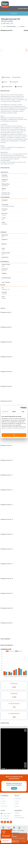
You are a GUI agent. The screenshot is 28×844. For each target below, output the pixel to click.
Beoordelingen (18, 798)
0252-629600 (5, 818)
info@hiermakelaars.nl (7, 813)
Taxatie (3, 803)
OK (14, 435)
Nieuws (17, 803)
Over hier (17, 801)
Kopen (3, 798)
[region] (14, 748)
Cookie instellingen (20, 830)
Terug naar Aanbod (22, 8)
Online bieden (4, 806)
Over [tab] (23, 411)
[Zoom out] (25, 766)
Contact (14, 788)
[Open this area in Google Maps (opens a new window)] (3, 768)
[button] (26, 50)
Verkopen (4, 801)
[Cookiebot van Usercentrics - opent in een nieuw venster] (20, 408)
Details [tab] (14, 411)
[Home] (5, 4)
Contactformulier (6, 815)
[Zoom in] (25, 763)
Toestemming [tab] (5, 411)
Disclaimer (14, 830)
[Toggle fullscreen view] (25, 730)
